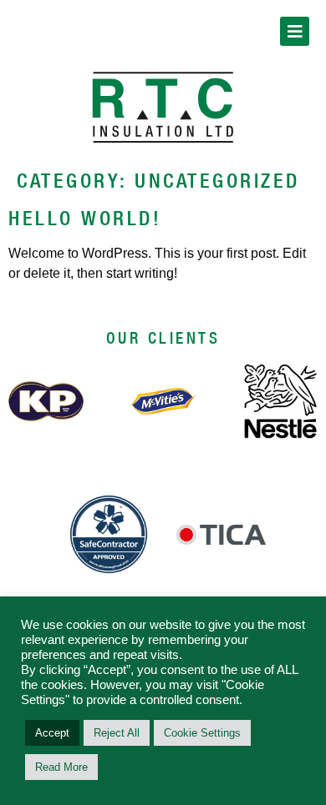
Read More (61, 767)
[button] (294, 31)
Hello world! (84, 217)
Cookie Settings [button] (202, 733)
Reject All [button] (117, 733)
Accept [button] (52, 733)
